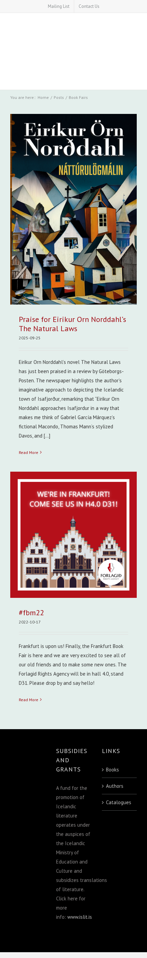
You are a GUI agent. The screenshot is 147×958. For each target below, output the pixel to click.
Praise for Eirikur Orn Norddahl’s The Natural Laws (72, 323)
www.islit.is (79, 917)
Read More (28, 452)
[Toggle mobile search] (119, 72)
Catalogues (118, 802)
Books (112, 769)
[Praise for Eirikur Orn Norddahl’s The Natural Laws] (73, 209)
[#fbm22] (73, 535)
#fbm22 (31, 612)
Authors (114, 786)
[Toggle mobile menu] (133, 72)
